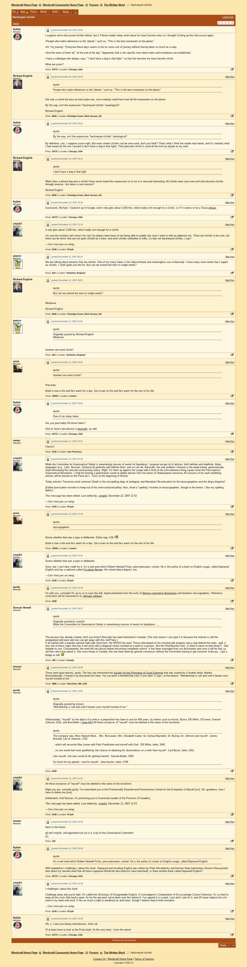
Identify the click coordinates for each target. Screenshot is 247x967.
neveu (16, 440)
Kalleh (17, 29)
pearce (17, 255)
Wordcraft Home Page (24, 4)
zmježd (17, 223)
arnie (16, 361)
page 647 (87, 722)
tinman (17, 666)
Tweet (16, 23)
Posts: (51, 69)
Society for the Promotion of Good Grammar (138, 672)
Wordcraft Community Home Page (63, 4)
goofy (16, 587)
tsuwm (17, 820)
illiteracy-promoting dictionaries (159, 593)
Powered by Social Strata (124, 940)
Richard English (22, 75)
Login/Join (228, 17)
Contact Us (99, 959)
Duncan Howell (22, 607)
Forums (94, 4)
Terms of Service (144, 959)
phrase (212, 207)
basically (82, 428)
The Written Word (114, 4)
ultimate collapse (92, 596)
